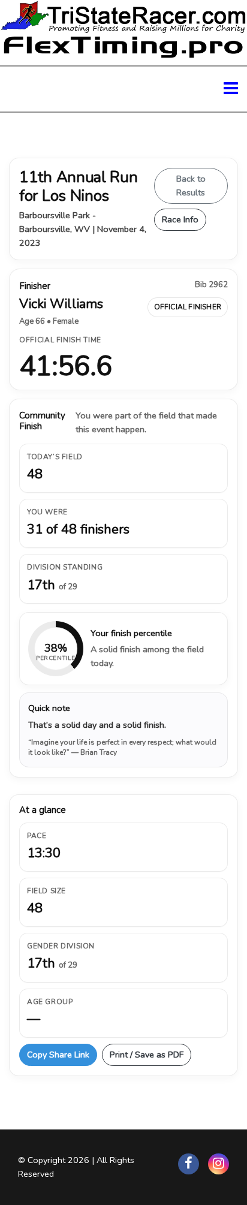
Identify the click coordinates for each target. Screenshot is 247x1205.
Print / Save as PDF (146, 1055)
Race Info (180, 219)
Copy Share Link (58, 1055)
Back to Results (191, 185)
